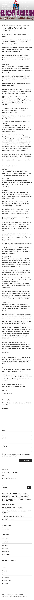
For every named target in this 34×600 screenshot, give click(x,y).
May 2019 (5, 545)
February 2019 (6, 554)
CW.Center (5, 583)
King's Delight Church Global (16, 3)
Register (4, 571)
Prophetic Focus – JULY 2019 (10, 504)
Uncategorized (6, 529)
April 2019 (5, 548)
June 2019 (5, 542)
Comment (5, 408)
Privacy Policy (9, 594)
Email (4, 438)
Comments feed (6, 580)
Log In (4, 594)
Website (4, 446)
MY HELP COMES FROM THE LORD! (12, 508)
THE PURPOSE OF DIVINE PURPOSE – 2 (13, 516)
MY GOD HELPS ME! (8, 519)
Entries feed (5, 577)
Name (4, 430)
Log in (3, 574)
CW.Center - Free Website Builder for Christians (14, 596)
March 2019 (5, 551)
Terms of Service (18, 594)
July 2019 (4, 538)
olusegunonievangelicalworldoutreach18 (16, 25)
